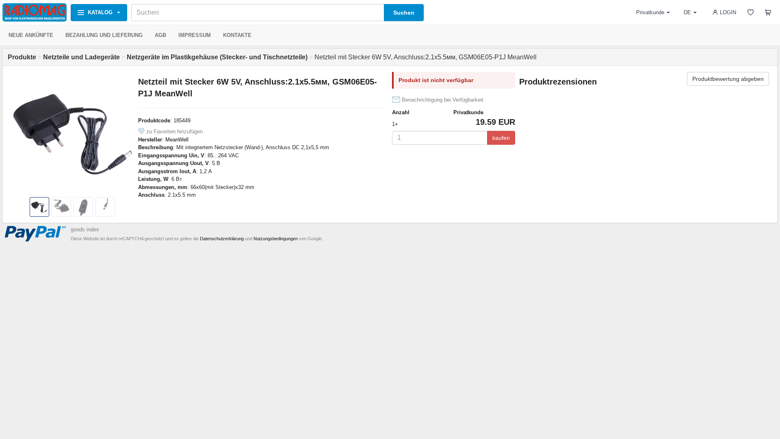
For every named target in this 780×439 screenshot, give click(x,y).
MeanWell (176, 140)
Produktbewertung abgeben (728, 79)
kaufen (501, 138)
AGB (160, 35)
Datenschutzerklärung (222, 238)
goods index (85, 229)
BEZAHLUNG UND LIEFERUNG (104, 35)
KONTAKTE (237, 35)
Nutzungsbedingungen (276, 238)
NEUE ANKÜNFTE (31, 35)
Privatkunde (650, 12)
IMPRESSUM (194, 35)
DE (687, 12)
